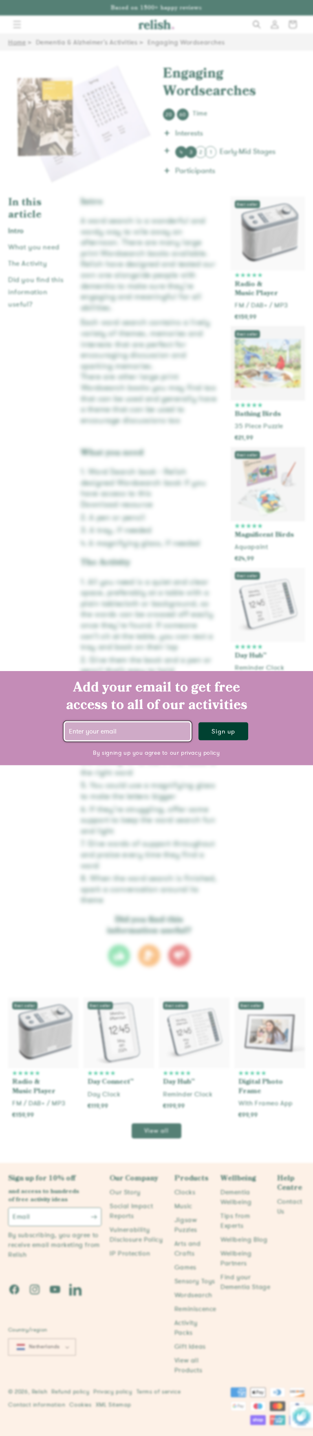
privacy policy (200, 752)
